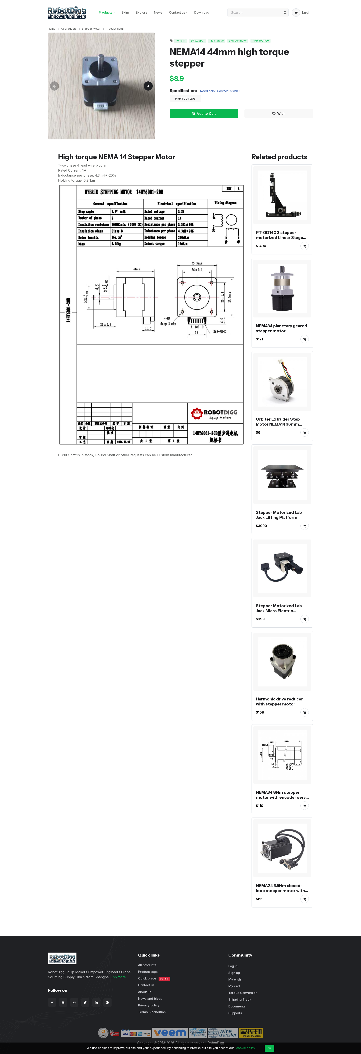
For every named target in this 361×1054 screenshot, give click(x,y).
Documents (236, 1006)
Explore (141, 12)
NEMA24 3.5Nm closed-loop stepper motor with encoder (280, 890)
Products (105, 12)
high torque (217, 40)
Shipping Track (239, 999)
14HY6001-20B (185, 98)
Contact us (177, 12)
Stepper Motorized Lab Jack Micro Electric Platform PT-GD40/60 (279, 610)
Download (201, 12)
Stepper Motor (91, 28)
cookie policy (245, 1048)
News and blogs (150, 999)
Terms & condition (152, 1012)
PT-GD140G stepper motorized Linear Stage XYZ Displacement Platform (279, 240)
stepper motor (238, 40)
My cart (234, 986)
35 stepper (197, 40)
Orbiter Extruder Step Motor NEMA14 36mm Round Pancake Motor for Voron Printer (281, 427)
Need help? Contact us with (219, 91)
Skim (125, 12)
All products (68, 28)
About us (144, 992)
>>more (119, 977)
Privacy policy (149, 1005)
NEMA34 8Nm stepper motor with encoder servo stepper (282, 797)
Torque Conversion (242, 993)
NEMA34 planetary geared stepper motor (281, 328)
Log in (233, 966)
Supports (235, 1013)
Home (51, 28)
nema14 (180, 40)
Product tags (148, 972)
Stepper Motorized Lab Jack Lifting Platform (279, 515)
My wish (234, 979)
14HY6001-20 (260, 40)
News (158, 12)
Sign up (234, 973)
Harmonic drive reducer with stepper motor (279, 701)
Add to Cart (206, 113)
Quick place (153, 978)
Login (306, 12)
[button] (296, 12)
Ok (269, 1048)
